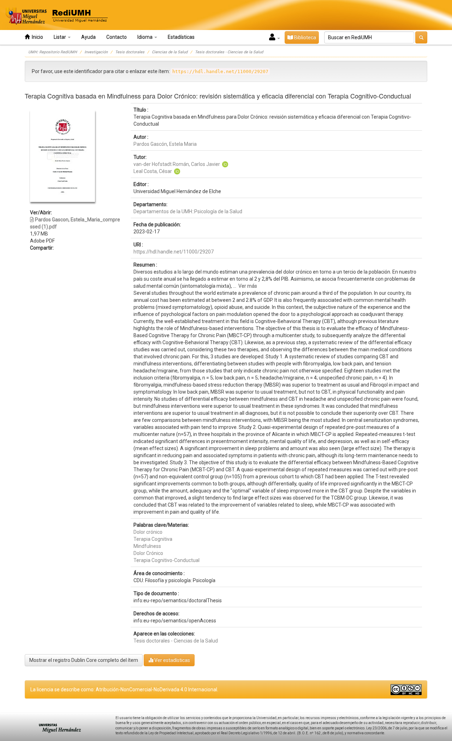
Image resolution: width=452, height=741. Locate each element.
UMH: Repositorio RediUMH (52, 52)
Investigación (96, 52)
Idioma (145, 37)
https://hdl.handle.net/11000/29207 (173, 252)
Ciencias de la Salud (170, 52)
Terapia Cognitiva (152, 539)
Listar (60, 37)
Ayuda (88, 37)
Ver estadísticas (171, 660)
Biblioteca (304, 37)
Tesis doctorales (129, 52)
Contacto (116, 37)
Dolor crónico (147, 532)
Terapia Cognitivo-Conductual (166, 560)
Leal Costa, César (152, 171)
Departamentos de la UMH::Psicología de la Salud (187, 211)
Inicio (36, 37)
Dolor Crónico (148, 553)
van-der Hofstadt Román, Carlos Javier (176, 164)
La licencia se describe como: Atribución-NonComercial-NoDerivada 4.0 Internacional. (124, 689)
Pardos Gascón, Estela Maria (165, 144)
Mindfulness (147, 546)
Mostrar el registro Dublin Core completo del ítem (83, 660)
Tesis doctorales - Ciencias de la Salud (229, 52)
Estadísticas (181, 37)
